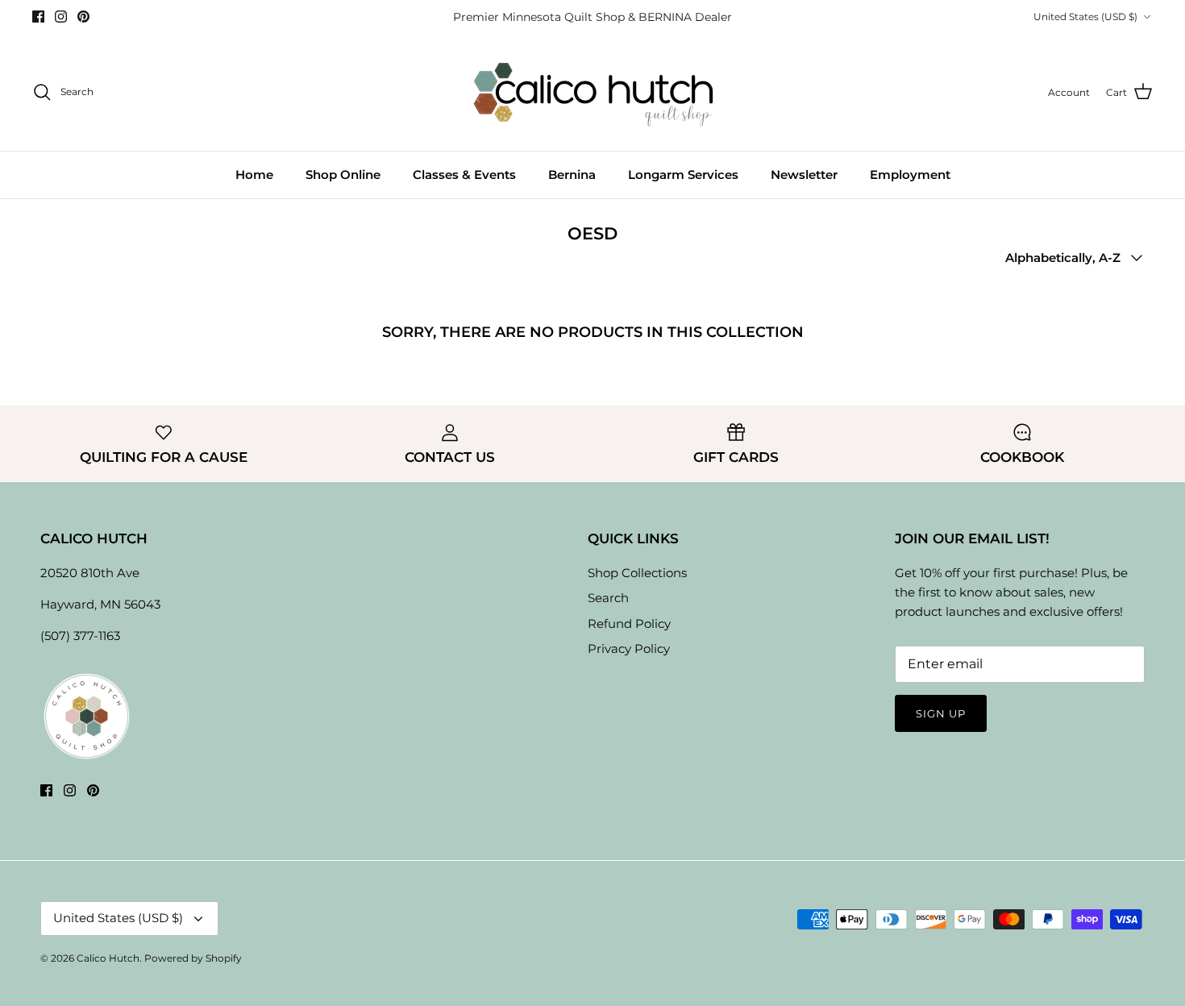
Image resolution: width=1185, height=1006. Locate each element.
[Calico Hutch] (593, 92)
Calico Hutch (108, 958)
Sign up (941, 713)
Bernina (572, 174)
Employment (910, 174)
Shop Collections (637, 572)
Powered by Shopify (193, 958)
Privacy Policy (629, 648)
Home (254, 174)
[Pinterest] (83, 16)
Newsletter (804, 174)
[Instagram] (61, 16)
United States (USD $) (1085, 16)
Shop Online (343, 174)
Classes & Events (464, 174)
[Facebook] (38, 16)
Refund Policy (629, 623)
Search (608, 597)
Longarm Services (683, 174)
